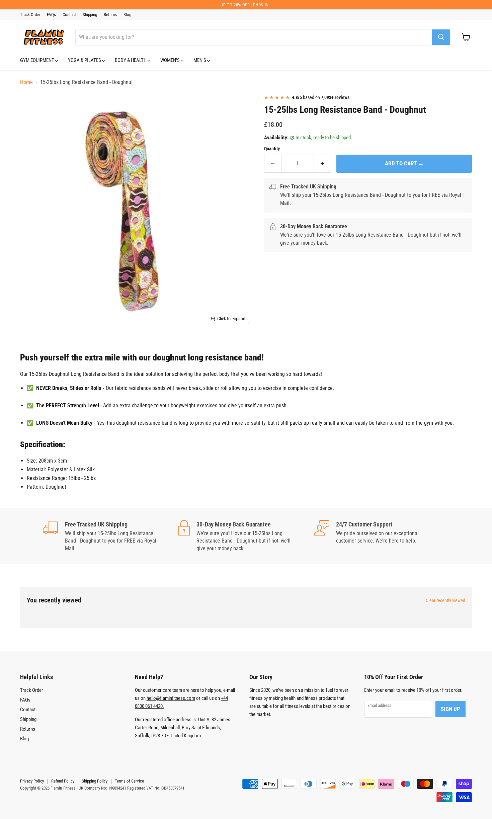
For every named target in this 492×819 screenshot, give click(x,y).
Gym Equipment (37, 60)
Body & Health (131, 60)
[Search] (441, 37)
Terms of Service (129, 781)
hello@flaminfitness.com (171, 698)
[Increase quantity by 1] (322, 164)
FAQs (51, 14)
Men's (200, 60)
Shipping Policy (94, 781)
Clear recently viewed (445, 600)
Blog (127, 14)
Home (26, 82)
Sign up (450, 709)
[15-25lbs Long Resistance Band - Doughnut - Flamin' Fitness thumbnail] (32, 108)
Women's (170, 60)
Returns (110, 14)
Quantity (272, 148)
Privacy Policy (32, 781)
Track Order (30, 14)
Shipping (90, 14)
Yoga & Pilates (85, 60)
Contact (69, 14)
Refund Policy (62, 781)
